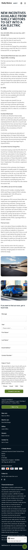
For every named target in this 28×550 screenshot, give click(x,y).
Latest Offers (5, 429)
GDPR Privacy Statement (8, 401)
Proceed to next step (14, 391)
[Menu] (25, 3)
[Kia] (15, 3)
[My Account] (21, 3)
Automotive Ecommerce (18, 545)
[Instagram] (4, 480)
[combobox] (14, 328)
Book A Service (5, 435)
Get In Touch (5, 442)
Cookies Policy (15, 403)
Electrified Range (6, 422)
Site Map (22, 401)
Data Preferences (6, 403)
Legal (17, 401)
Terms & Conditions (7, 399)
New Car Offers (6, 415)
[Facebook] (2, 480)
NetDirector (5, 545)
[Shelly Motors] (7, 3)
